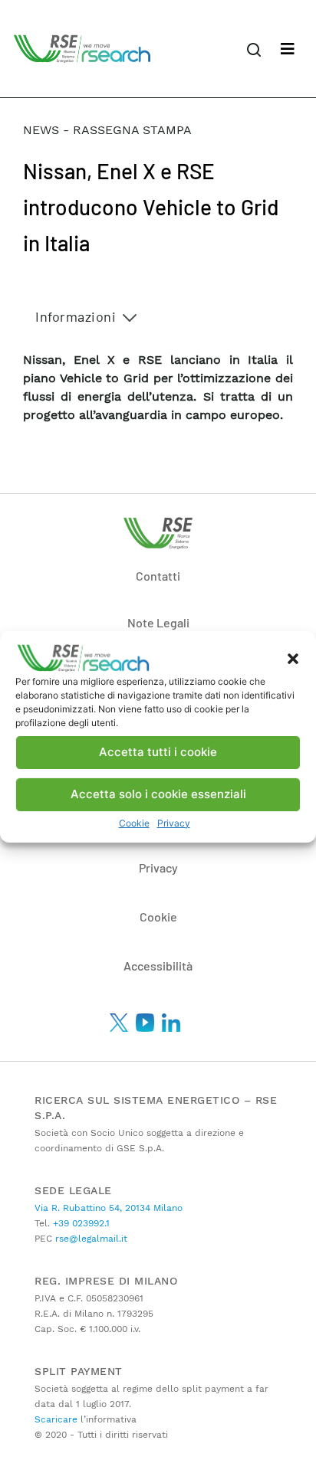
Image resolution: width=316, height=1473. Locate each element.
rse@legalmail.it (89, 1238)
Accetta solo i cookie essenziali (158, 794)
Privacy (173, 823)
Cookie (134, 823)
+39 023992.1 (80, 1223)
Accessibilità (158, 965)
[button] (293, 658)
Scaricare (56, 1419)
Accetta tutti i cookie (158, 752)
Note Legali (158, 622)
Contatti (158, 575)
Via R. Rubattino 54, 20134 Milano (109, 1208)
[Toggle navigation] (287, 49)
